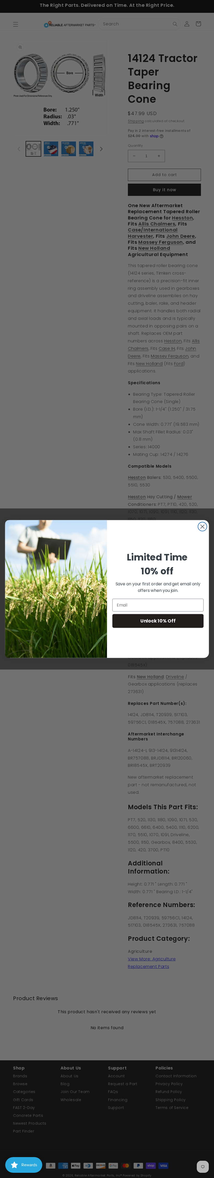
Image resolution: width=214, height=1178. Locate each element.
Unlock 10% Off (158, 621)
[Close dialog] (202, 526)
